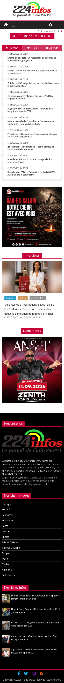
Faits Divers (8, 575)
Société (6, 509)
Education (7, 520)
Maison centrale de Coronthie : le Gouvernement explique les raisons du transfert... (31, 122)
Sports (5, 536)
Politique (10, 298)
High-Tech (7, 569)
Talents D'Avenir (11, 547)
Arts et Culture (10, 542)
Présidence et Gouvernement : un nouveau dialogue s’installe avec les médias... (33, 135)
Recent (13, 48)
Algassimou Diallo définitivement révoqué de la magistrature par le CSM (30, 110)
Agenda (53, 48)
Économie (7, 515)
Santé (5, 525)
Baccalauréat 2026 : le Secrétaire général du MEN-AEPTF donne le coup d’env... (31, 173)
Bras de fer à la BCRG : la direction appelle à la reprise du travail (30, 161)
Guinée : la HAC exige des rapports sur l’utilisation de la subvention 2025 (33, 84)
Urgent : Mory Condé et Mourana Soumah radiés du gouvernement (32, 72)
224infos (27, 317)
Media (5, 564)
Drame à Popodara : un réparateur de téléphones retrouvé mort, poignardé (32, 59)
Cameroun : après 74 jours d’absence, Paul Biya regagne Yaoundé (30, 97)
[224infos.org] (6, 24)
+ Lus (34, 48)
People (6, 553)
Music (5, 558)
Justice (5, 531)
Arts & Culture (38, 298)
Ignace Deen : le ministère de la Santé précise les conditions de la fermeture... (31, 148)
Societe (22, 298)
